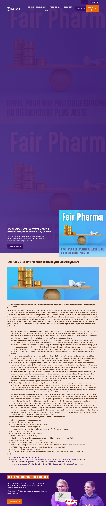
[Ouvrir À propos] (50, 10)
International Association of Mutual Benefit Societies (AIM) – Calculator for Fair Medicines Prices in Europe (47, 464)
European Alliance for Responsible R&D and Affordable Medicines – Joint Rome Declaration (42, 462)
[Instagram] (92, 2)
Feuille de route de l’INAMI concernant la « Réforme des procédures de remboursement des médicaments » (48, 459)
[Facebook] (95, 2)
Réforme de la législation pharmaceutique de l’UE (28, 457)
